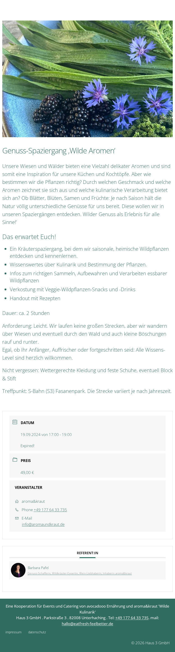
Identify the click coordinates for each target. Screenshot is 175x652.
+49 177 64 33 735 (50, 509)
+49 (119, 617)
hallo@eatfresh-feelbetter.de (87, 623)
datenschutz (37, 632)
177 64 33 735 (136, 617)
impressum (13, 632)
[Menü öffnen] (170, 9)
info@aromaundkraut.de (43, 524)
